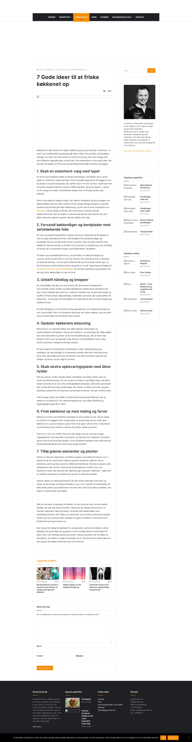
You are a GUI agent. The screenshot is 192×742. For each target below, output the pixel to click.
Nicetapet (41, 210)
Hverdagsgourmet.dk (106, 710)
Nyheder (104, 17)
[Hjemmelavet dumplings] (131, 189)
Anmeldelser (81, 17)
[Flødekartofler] (131, 235)
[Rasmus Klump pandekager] (131, 224)
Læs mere (173, 738)
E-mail (40, 656)
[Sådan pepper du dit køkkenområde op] (74, 573)
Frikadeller (86, 699)
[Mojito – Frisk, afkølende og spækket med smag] (131, 288)
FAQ (99, 702)
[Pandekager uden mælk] (131, 212)
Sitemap (101, 707)
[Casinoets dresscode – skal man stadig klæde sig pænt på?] (100, 573)
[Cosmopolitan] (131, 302)
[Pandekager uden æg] (131, 200)
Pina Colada (145, 272)
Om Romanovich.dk (121, 17)
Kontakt (140, 17)
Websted (79, 656)
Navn (39, 646)
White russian (146, 310)
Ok (163, 738)
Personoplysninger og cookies (110, 705)
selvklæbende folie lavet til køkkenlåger (55, 269)
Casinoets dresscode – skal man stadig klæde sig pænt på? (99, 587)
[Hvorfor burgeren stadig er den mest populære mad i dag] (72, 714)
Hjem (40, 70)
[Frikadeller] (72, 703)
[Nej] (188, 738)
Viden (94, 17)
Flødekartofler (146, 231)
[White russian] (131, 314)
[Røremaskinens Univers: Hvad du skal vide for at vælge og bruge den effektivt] (48, 573)
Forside (51, 17)
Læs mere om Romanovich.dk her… (138, 151)
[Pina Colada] (131, 276)
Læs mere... (37, 727)
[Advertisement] (96, 42)
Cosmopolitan (146, 299)
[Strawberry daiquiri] (131, 264)
